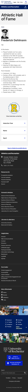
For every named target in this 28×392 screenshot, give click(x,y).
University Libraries (6, 222)
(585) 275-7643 (8, 165)
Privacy (14, 378)
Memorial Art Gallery (6, 225)
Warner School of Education (8, 209)
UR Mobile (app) (5, 247)
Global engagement (6, 270)
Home (2, 27)
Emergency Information (14, 381)
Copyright (20, 378)
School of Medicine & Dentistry (9, 202)
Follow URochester (19, 327)
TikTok (19, 322)
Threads (9, 326)
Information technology (7, 252)
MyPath (3, 258)
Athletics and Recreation (10, 7)
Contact (3, 241)
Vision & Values (5, 274)
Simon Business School (7, 206)
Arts (5, 300)
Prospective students (7, 175)
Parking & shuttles (6, 250)
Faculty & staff (5, 182)
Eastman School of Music (8, 200)
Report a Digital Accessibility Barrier (17, 148)
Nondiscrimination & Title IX (8, 280)
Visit (18, 2)
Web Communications (7, 239)
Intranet (3, 236)
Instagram (9, 324)
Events (5, 295)
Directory (3, 243)
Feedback (8, 378)
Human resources (6, 245)
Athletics (5, 297)
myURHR (3, 256)
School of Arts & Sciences (8, 195)
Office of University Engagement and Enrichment (11, 277)
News (4, 292)
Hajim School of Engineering (8, 198)
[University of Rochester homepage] (6, 2)
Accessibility (4, 272)
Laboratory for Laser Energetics (9, 211)
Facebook (9, 320)
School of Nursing (6, 204)
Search (2, 370)
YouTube (20, 320)
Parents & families (6, 179)
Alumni (3, 184)
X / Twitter (9, 322)
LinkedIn (20, 324)
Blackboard (4, 254)
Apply (14, 2)
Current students (5, 177)
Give (21, 2)
